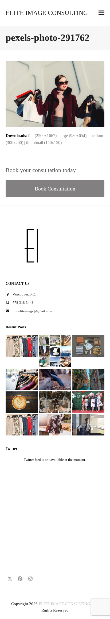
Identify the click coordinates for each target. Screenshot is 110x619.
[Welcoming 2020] (22, 346)
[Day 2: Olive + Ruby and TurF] (55, 402)
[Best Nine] (88, 346)
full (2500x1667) (42, 135)
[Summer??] (22, 424)
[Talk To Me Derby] (88, 402)
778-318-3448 (23, 303)
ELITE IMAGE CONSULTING (47, 12)
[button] (101, 13)
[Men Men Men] (88, 424)
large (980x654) (73, 135)
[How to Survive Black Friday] (22, 379)
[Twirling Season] (55, 424)
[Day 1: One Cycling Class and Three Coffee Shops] (22, 402)
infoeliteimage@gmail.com (32, 311)
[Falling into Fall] (55, 379)
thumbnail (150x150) (44, 142)
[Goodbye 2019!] (55, 351)
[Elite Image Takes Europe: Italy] (88, 379)
